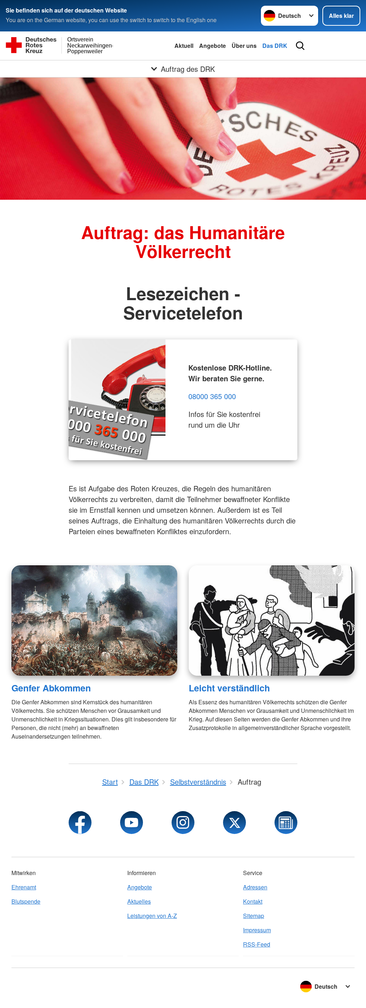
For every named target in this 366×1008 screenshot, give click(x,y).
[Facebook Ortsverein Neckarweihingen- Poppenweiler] (80, 822)
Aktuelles (139, 901)
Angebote (212, 45)
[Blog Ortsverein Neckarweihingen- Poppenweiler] (285, 822)
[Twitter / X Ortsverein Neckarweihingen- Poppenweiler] (234, 822)
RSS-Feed (256, 944)
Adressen (255, 887)
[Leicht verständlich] (272, 620)
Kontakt (252, 901)
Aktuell (183, 45)
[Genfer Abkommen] (94, 620)
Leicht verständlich (229, 687)
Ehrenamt (23, 887)
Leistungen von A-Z (152, 916)
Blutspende (25, 901)
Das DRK (274, 45)
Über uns (244, 45)
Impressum (257, 930)
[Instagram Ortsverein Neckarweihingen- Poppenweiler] (183, 822)
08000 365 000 (212, 396)
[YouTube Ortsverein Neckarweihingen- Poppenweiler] (131, 822)
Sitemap (253, 916)
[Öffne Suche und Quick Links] (300, 45)
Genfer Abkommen (51, 687)
